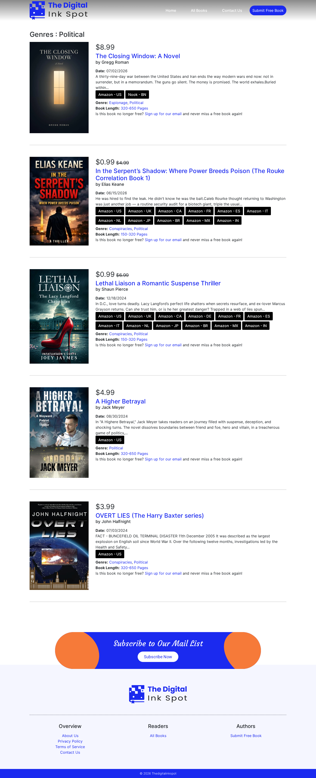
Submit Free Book (268, 10)
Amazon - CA (170, 211)
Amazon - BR (168, 220)
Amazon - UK (140, 211)
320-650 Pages (134, 108)
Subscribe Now (158, 656)
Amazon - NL (109, 220)
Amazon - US (109, 94)
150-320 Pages (134, 234)
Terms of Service (70, 746)
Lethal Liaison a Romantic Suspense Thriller (158, 283)
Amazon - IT (257, 211)
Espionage (118, 102)
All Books (199, 10)
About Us (70, 735)
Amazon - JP (139, 220)
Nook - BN (137, 94)
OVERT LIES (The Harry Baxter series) (150, 515)
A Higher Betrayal (121, 401)
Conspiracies (120, 228)
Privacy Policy (70, 741)
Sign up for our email (163, 113)
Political (136, 102)
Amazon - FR (199, 211)
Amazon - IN (228, 220)
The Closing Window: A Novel (138, 56)
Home (171, 10)
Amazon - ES (228, 211)
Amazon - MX (198, 220)
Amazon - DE (199, 316)
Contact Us (232, 10)
